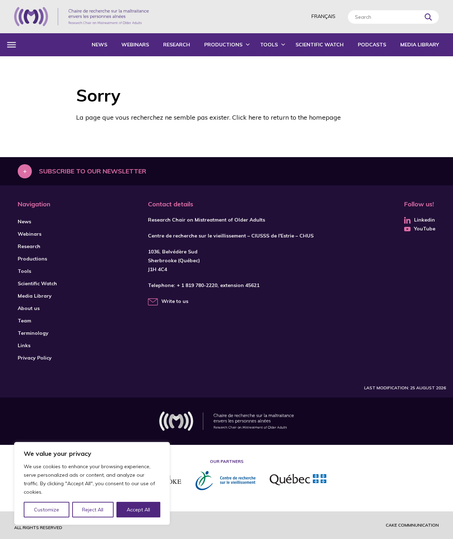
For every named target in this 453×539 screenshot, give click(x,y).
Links (24, 345)
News (99, 44)
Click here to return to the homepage (286, 117)
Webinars (135, 44)
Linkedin (424, 220)
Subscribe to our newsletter (92, 171)
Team (24, 320)
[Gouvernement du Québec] (298, 480)
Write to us (174, 301)
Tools (269, 44)
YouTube (424, 228)
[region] (92, 483)
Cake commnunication (412, 525)
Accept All (138, 509)
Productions (223, 44)
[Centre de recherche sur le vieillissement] (225, 480)
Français (323, 16)
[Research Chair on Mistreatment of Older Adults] (81, 16)
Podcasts (372, 44)
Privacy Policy (35, 358)
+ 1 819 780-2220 (197, 285)
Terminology (33, 333)
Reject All (92, 509)
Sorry (98, 95)
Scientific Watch (320, 44)
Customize (46, 509)
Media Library (419, 44)
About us (29, 308)
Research (176, 44)
